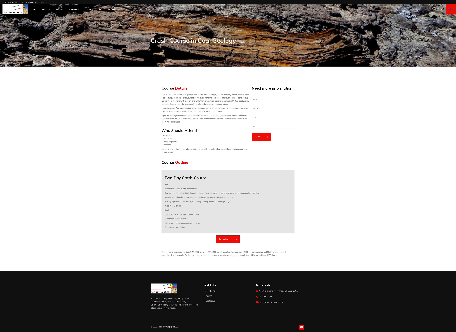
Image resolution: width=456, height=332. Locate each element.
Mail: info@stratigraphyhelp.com (33, 2)
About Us (210, 296)
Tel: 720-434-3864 (11, 2)
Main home (210, 291)
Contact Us (210, 301)
